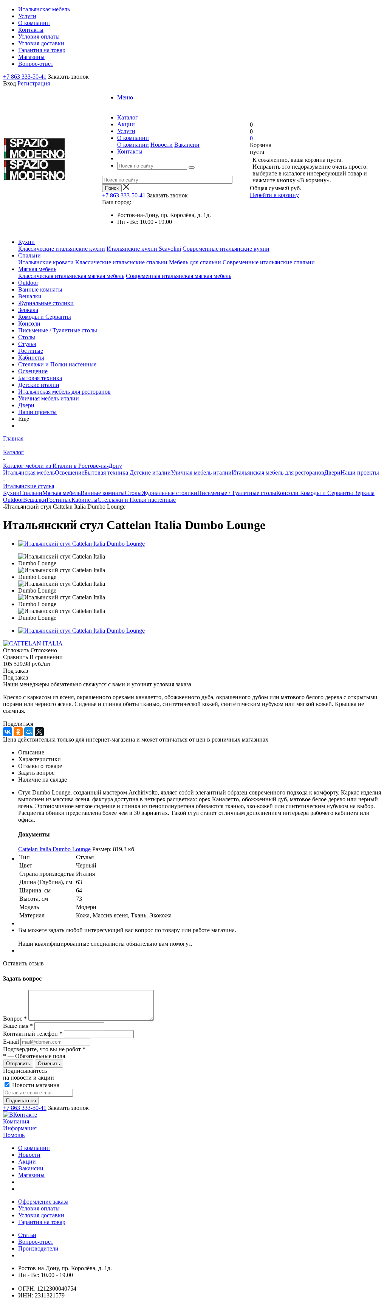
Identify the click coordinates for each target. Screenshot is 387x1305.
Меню (125, 97)
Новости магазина (35, 1085)
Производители (38, 1248)
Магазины (31, 1175)
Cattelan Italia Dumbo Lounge (54, 849)
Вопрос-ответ (35, 1241)
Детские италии (38, 385)
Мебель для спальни (195, 262)
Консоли (29, 323)
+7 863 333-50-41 (24, 76)
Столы (26, 337)
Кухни (26, 242)
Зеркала (28, 310)
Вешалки (30, 296)
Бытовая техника (40, 378)
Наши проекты (37, 412)
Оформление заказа (43, 1201)
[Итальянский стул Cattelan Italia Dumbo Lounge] (81, 543)
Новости (161, 144)
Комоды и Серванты (44, 316)
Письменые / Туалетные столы (57, 330)
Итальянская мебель (29, 472)
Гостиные (30, 351)
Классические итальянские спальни (121, 262)
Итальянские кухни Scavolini (144, 248)
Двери (26, 405)
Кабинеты (31, 357)
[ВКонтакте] (7, 731)
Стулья (27, 344)
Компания (16, 1121)
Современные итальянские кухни (226, 248)
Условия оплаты (39, 1208)
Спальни (29, 255)
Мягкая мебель (37, 269)
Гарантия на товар (41, 1222)
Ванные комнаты (40, 289)
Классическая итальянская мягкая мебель (71, 276)
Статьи (27, 1235)
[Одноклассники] (18, 731)
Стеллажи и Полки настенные (57, 364)
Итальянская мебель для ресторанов (64, 391)
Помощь (14, 1135)
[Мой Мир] (28, 731)
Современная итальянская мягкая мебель (178, 276)
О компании (133, 144)
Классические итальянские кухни (61, 248)
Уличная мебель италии (48, 398)
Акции (27, 1161)
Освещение (33, 371)
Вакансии (187, 144)
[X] (39, 731)
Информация (20, 1128)
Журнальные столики (46, 303)
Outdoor (28, 282)
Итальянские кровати (46, 262)
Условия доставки (41, 1215)
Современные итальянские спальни (269, 262)
